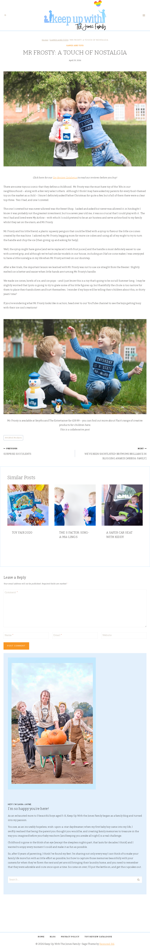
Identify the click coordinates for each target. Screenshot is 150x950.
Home (41, 937)
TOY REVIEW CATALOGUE (98, 937)
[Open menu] (143, 15)
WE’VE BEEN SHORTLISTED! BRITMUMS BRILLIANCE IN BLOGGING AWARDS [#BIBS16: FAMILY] (115, 453)
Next (139, 522)
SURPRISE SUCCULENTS (17, 451)
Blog (53, 937)
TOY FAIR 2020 (22, 532)
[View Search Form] (5, 15)
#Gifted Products (13, 438)
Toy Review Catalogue (65, 177)
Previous (11, 522)
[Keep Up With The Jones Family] (75, 15)
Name (9, 635)
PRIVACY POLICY (70, 937)
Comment (11, 592)
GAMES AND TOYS (75, 46)
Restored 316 (106, 944)
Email (57, 635)
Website (107, 635)
